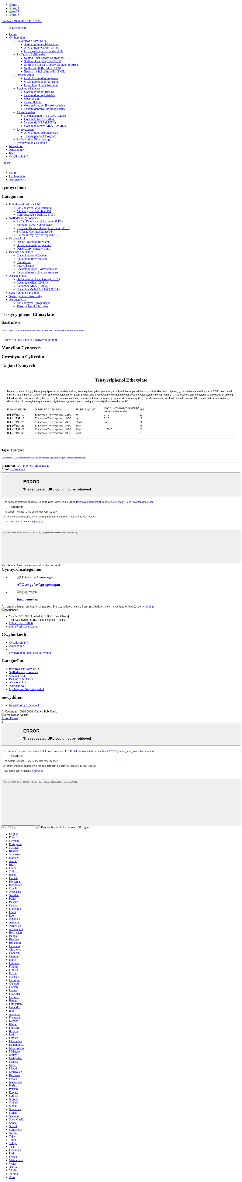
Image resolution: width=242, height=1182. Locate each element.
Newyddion (16, 146)
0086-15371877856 (21, 623)
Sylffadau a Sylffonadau (31, 54)
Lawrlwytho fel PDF (45, 339)
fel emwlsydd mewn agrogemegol (38, 330)
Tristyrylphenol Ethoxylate (40, 136)
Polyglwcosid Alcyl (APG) (25, 204)
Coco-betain (31, 98)
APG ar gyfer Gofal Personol (41, 44)
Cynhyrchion (17, 37)
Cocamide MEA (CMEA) (39, 119)
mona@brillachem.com (23, 626)
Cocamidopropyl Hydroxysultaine (44, 105)
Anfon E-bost (10, 718)
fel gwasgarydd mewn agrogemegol (69, 330)
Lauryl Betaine (33, 102)
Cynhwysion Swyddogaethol (26, 689)
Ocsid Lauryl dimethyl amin (41, 85)
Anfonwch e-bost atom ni (17, 339)
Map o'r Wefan (42, 652)
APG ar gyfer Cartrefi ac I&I (41, 47)
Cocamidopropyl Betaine (39, 91)
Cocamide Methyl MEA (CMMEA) (45, 125)
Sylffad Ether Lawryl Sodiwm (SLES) (47, 57)
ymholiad (148, 606)
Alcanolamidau (26, 112)
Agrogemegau (25, 129)
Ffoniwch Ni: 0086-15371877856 (22, 21)
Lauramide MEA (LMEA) (40, 122)
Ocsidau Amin (25, 74)
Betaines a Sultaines (28, 88)
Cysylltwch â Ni (19, 156)
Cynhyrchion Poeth (20, 652)
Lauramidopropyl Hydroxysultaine (45, 108)
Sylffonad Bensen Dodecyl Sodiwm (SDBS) (51, 64)
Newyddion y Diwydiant (24, 705)
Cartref (13, 34)
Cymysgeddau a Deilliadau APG (43, 51)
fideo (12, 153)
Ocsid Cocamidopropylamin (41, 78)
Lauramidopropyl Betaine (39, 95)
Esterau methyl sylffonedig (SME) (44, 71)
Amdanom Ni (17, 149)
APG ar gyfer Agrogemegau (41, 132)
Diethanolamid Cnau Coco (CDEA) (45, 115)
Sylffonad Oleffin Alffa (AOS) (42, 68)
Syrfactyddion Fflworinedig (33, 139)
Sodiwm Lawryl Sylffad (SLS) (42, 61)
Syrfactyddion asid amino (32, 142)
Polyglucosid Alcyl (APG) (32, 40)
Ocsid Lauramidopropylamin (41, 81)
